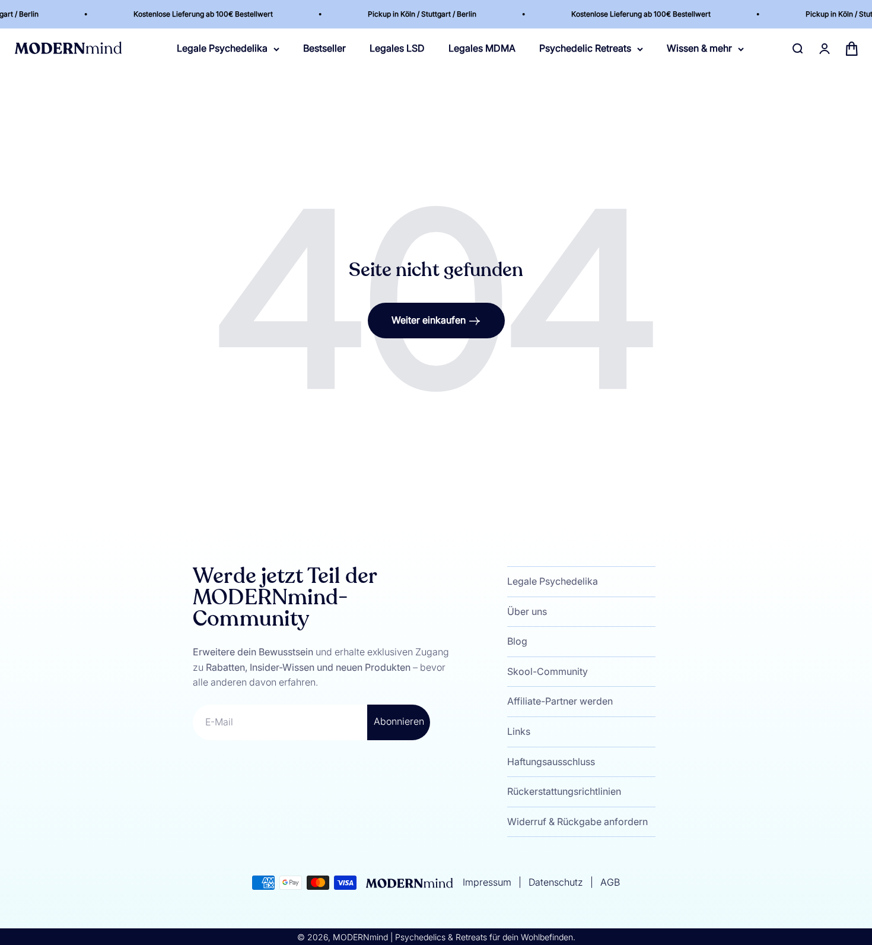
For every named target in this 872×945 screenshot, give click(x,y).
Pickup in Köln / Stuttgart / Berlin (406, 13)
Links (518, 731)
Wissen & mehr (699, 49)
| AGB (602, 882)
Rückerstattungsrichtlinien (564, 791)
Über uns (527, 611)
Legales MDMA (481, 49)
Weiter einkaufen (429, 320)
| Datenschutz (549, 882)
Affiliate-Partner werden (560, 701)
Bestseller (324, 49)
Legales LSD (397, 49)
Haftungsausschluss (551, 762)
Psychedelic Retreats (585, 49)
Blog (517, 641)
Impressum (488, 882)
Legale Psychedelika (222, 49)
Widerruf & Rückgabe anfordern (577, 821)
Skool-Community (547, 671)
